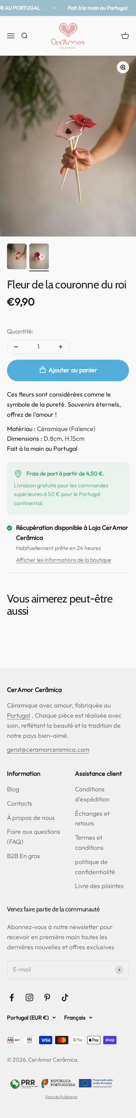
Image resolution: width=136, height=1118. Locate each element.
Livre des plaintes (99, 886)
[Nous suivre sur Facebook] (11, 997)
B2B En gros (23, 856)
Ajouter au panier (72, 370)
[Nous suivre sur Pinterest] (47, 997)
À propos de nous (31, 818)
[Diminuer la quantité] (16, 347)
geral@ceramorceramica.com (48, 749)
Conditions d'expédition (92, 794)
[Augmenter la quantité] (60, 347)
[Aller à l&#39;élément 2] (39, 257)
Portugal (18, 715)
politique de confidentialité (95, 867)
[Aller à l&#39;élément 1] (17, 257)
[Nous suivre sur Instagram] (29, 997)
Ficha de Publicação (61, 1096)
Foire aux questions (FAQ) (33, 837)
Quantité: (20, 331)
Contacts (19, 803)
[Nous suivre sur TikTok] (65, 997)
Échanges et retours (92, 818)
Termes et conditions (89, 842)
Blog (13, 789)
